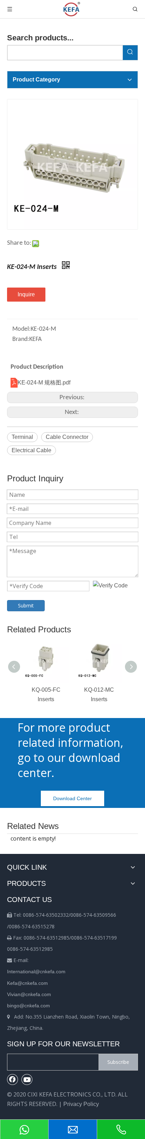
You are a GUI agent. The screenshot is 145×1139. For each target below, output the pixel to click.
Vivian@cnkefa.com (29, 994)
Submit (26, 605)
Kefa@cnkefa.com (27, 983)
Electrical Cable (31, 450)
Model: (21, 329)
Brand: (20, 339)
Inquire (26, 294)
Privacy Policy (81, 1104)
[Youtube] (27, 1079)
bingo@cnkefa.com (28, 1005)
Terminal (22, 437)
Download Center (72, 798)
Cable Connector (67, 437)
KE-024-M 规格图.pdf (44, 383)
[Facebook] (12, 1079)
